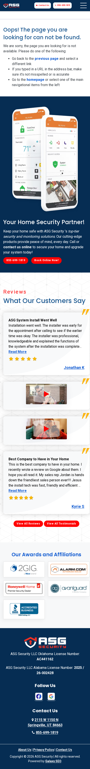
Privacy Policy (43, 749)
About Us (24, 749)
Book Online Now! (46, 260)
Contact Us (43, 5)
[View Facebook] (39, 696)
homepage (35, 80)
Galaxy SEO (53, 761)
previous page (47, 59)
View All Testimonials (61, 523)
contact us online (17, 247)
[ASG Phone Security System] (46, 394)
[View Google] (51, 696)
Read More (18, 352)
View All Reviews (28, 523)
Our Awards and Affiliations (46, 554)
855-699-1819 (63, 5)
